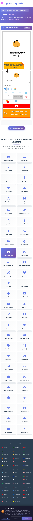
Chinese (17, 458)
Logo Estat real (13, 10)
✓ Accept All (27, 518)
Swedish (17, 498)
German (27, 469)
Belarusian (17, 454)
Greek (5, 472)
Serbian (27, 490)
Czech (5, 462)
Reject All (16, 518)
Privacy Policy (22, 514)
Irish (16, 476)
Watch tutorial (14, 19)
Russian (17, 490)
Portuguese (28, 487)
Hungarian (28, 472)
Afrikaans (17, 447)
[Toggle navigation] (30, 3)
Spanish (27, 494)
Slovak (5, 494)
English (6, 447)
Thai (26, 498)
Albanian (27, 447)
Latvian (27, 480)
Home (6, 10)
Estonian (6, 465)
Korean (16, 480)
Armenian (17, 451)
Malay (16, 483)
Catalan (6, 458)
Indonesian (7, 476)
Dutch (26, 462)
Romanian (6, 490)
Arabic (5, 451)
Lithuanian (7, 483)
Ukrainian (17, 501)
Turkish (6, 501)
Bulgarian (27, 454)
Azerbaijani (28, 451)
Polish (16, 487)
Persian (6, 487)
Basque (6, 454)
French (6, 469)
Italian (26, 476)
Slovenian (17, 494)
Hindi (16, 472)
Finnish (27, 465)
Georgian (17, 469)
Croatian (27, 458)
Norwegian (28, 483)
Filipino (16, 465)
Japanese (6, 480)
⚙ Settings (5, 518)
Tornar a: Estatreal (17, 128)
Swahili (6, 498)
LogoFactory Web (13, 3)
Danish (16, 462)
